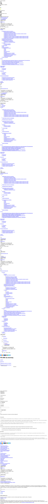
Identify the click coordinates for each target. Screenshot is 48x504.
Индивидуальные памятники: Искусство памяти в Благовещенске (12, 62)
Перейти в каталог (3, 497)
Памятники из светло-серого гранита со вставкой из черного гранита (15, 33)
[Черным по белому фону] (0, 5)
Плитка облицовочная (7, 56)
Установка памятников (4, 455)
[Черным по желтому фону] (0, 8)
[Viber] (6, 355)
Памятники (2, 459)
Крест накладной (7, 51)
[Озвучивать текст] (1, 14)
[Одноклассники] (2, 355)
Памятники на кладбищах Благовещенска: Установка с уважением (13, 64)
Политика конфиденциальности (5, 481)
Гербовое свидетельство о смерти (7, 78)
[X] (4, 355)
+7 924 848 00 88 (4, 18)
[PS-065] (24, 387)
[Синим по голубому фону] (0, 7)
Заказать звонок (3, 20)
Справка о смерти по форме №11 (7, 232)
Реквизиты (4, 74)
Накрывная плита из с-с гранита (9, 53)
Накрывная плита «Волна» (8, 55)
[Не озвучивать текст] (0, 15)
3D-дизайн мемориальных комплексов (6, 457)
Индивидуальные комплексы (7, 39)
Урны (5, 49)
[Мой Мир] (3, 355)
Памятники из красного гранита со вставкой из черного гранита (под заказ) (16, 37)
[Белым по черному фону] (0, 6)
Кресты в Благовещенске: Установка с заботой (9, 63)
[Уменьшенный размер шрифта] (0, 1)
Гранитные (4, 69)
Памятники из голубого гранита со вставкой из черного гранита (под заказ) (16, 36)
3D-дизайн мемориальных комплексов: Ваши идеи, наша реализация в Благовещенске (16, 60)
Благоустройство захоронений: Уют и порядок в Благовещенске (12, 61)
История (3, 73)
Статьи (1, 81)
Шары (5, 48)
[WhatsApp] (7, 355)
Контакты (2, 82)
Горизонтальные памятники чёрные (10, 32)
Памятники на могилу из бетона (7, 40)
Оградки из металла (7, 44)
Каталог (1, 29)
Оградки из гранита (7, 43)
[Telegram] (10, 355)
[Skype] (8, 355)
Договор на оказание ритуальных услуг (8, 79)
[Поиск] (1, 83)
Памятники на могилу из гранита (7, 31)
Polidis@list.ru (2, 21)
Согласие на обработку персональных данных (7, 482)
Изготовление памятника (4, 456)
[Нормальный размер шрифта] (1, 2)
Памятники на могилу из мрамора (7, 38)
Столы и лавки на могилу (4, 446)
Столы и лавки (4, 45)
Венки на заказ (2, 454)
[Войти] (0, 84)
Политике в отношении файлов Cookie (28, 502)
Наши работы (2, 66)
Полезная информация (4, 75)
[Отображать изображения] (0, 11)
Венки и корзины (5, 57)
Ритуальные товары (3, 449)
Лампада (5, 52)
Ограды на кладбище (3, 447)
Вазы (3, 46)
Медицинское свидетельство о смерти (8, 77)
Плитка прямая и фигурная (4, 448)
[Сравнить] (1, 411)
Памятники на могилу (4, 445)
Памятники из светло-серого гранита (10, 35)
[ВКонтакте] (1, 355)
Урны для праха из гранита (4, 450)
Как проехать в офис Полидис (5, 463)
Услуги (1, 58)
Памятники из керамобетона (8, 41)
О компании (4, 72)
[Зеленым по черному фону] (0, 9)
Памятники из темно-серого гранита (10, 34)
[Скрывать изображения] (0, 12)
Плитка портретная (5, 47)
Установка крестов (3, 453)
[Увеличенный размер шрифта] (1, 3)
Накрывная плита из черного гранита (10, 54)
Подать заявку (3, 28)
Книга (5, 50)
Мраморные (4, 68)
